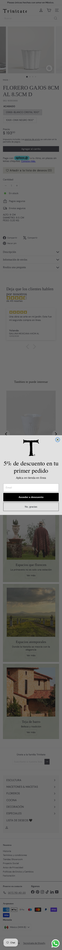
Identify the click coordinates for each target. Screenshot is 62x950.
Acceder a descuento (31, 497)
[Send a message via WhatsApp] (55, 943)
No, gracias (31, 506)
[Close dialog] (57, 439)
